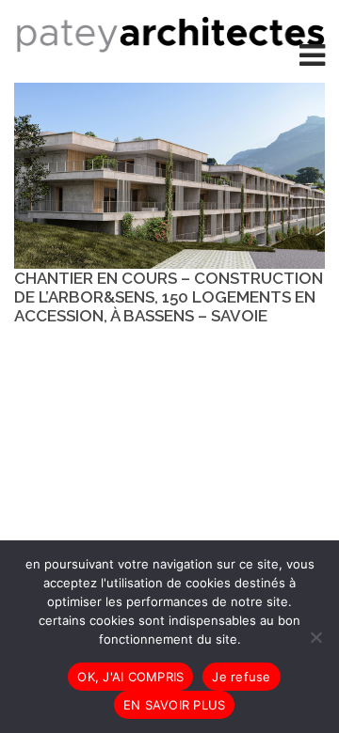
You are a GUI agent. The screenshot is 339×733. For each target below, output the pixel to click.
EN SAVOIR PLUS (174, 704)
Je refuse (241, 676)
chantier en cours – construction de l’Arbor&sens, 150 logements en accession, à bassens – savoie (168, 297)
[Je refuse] (315, 637)
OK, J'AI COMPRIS (130, 676)
